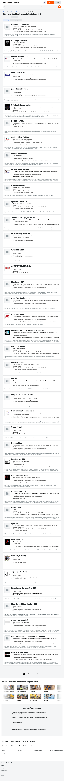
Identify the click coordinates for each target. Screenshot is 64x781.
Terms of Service (4, 770)
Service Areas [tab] (32, 745)
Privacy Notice (3, 768)
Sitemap (2, 775)
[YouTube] (11, 762)
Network (17, 2)
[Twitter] (6, 762)
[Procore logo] (7, 2)
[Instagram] (8, 762)
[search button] (59, 6)
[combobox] (50, 6)
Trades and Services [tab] (23, 745)
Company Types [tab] (5, 745)
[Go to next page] (40, 674)
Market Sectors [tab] (14, 745)
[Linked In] (1, 762)
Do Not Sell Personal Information (6, 773)
